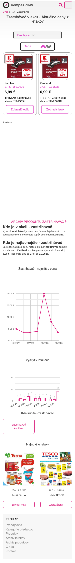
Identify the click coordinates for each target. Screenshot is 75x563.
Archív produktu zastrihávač (37, 221)
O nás (10, 546)
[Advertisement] (37, 161)
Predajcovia (14, 525)
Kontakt (11, 551)
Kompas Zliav (22, 4)
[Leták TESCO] (56, 468)
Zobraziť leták (19, 504)
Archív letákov (15, 538)
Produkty (12, 533)
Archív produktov (17, 542)
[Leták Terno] (19, 468)
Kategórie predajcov (19, 529)
